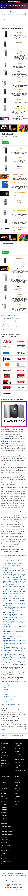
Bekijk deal (5, 142)
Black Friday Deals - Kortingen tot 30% (13, 654)
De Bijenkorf (4, 752)
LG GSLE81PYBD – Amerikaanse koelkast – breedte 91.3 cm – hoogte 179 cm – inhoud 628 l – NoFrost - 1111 (14, 570)
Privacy (10, 875)
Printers (4, 327)
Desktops (12, 321)
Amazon (6, 689)
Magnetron (10, 14)
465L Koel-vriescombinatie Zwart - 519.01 (14, 649)
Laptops (4, 324)
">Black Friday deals (5, 706)
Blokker (8, 438)
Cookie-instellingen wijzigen (19, 875)
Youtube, (24, 880)
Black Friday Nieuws (6, 834)
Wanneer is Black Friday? (5, 852)
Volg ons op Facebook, (6, 880)
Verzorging (4, 801)
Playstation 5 (18, 754)
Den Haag (17, 788)
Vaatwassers (14, 20)
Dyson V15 (18, 767)
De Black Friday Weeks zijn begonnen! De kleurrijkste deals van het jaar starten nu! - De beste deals (14, 657)
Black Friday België (6, 829)
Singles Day (4, 842)
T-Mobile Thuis (5, 763)
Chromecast (17, 318)
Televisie (24, 327)
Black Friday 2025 (5, 837)
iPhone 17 (17, 749)
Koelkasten (11, 674)
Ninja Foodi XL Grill (20, 14)
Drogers (4, 14)
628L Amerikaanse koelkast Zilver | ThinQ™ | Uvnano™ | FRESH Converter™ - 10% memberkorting (14, 622)
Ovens (3, 17)
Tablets (17, 327)
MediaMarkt (10, 458)
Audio (3, 318)
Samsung (6, 701)
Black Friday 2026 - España (15, 884)
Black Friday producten (4, 822)
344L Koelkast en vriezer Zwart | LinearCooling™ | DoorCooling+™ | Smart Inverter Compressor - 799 (14, 631)
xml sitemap (20, 877)
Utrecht (17, 804)
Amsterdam (18, 783)
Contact (4, 873)
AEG (5, 698)
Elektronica (11, 315)
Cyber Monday (5, 840)
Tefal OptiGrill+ (5, 20)
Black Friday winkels (6, 826)
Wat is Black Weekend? (4, 857)
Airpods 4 (17, 751)
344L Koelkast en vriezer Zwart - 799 (12, 647)
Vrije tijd (3, 796)
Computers (4, 321)
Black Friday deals (6, 813)
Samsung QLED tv (20, 770)
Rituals (3, 758)
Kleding (3, 791)
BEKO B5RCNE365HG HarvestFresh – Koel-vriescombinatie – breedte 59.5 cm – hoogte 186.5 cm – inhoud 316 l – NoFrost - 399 (14, 581)
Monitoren (19, 324)
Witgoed (10, 11)
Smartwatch (11, 327)
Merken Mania (8, 700)
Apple (2, 780)
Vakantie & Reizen (6, 799)
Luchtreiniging (11, 324)
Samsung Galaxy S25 (20, 765)
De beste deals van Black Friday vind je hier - (14, 664)
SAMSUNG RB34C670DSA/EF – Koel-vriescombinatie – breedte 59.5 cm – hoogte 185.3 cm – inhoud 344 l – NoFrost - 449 (14, 591)
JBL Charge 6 (18, 773)
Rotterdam (18, 799)
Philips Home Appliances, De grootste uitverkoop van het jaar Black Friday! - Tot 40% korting (14, 565)
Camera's (9, 318)
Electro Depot (7, 686)
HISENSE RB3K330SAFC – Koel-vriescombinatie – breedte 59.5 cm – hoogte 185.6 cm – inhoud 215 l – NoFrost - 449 (14, 586)
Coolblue (16, 458)
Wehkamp (3, 438)
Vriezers (21, 20)
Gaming (3, 785)
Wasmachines (5, 22)
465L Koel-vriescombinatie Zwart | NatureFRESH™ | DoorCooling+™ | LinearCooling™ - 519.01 (12, 636)
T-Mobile (3, 760)
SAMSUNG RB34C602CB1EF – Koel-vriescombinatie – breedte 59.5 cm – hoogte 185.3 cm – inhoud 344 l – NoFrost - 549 (14, 596)
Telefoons (4, 793)
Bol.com (13, 438)
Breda (16, 785)
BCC (5, 687)
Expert (21, 458)
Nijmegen (17, 796)
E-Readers (18, 321)
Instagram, (15, 880)
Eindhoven (18, 791)
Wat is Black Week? (6, 848)
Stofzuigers (10, 17)
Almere (17, 780)
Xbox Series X (18, 757)
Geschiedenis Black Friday (6, 862)
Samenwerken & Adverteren (13, 873)
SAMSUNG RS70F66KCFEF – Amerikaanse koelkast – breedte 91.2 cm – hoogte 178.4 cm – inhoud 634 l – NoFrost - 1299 (14, 575)
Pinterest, (20, 880)
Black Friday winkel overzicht (13, 704)
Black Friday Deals (6, 735)
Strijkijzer (17, 17)
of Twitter (14, 881)
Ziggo (2, 766)
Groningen (18, 793)
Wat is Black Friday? (6, 845)
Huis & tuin (4, 788)
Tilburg (17, 801)
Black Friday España (6, 831)
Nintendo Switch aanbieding (19, 761)
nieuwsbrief (15, 716)
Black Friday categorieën (4, 817)
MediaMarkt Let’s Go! (9, 696)
